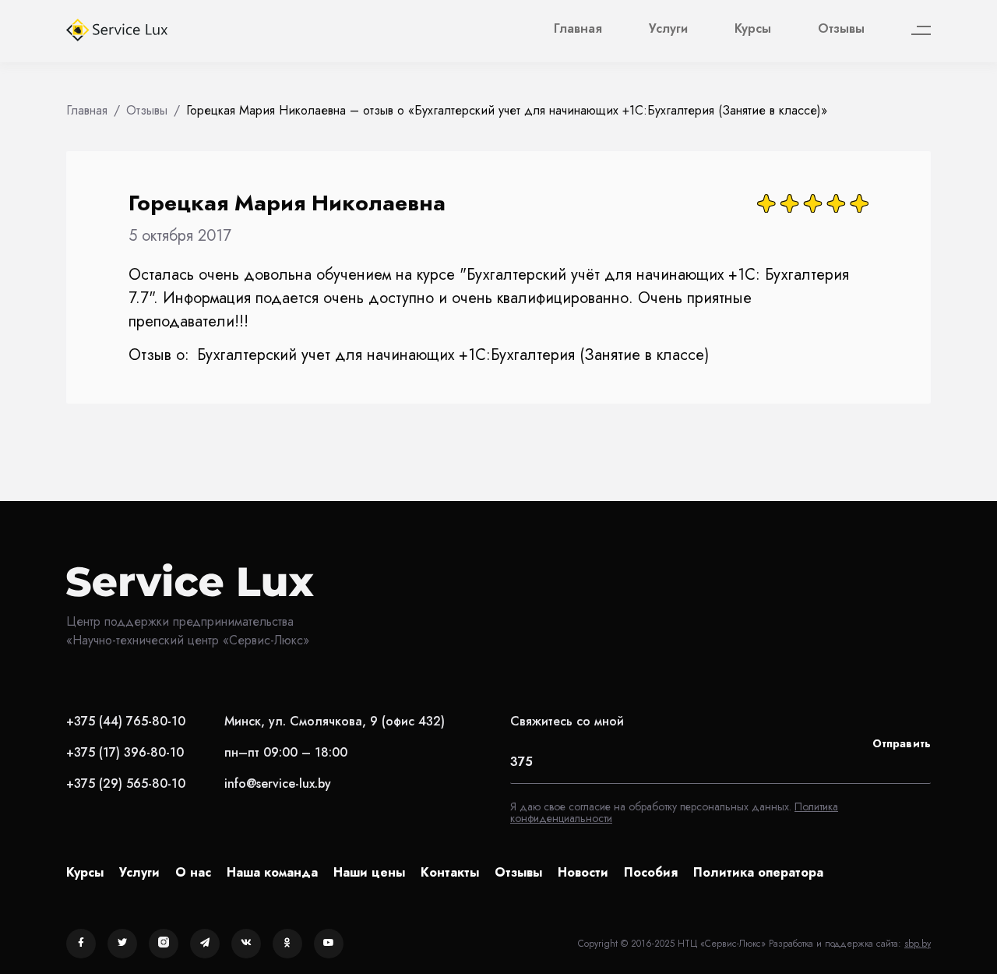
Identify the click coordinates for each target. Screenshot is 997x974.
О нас (193, 872)
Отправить (901, 743)
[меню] (921, 31)
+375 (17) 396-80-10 (125, 752)
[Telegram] (205, 943)
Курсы (753, 28)
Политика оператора (758, 872)
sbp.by (917, 944)
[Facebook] (81, 943)
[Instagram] (163, 943)
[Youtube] (328, 943)
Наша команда (272, 872)
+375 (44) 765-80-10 (125, 721)
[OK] (287, 943)
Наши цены (369, 872)
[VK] (246, 943)
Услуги (668, 28)
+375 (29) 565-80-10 (125, 783)
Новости (583, 872)
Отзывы (841, 28)
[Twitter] (122, 943)
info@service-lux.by (277, 783)
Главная (578, 28)
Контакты (450, 872)
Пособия (651, 872)
